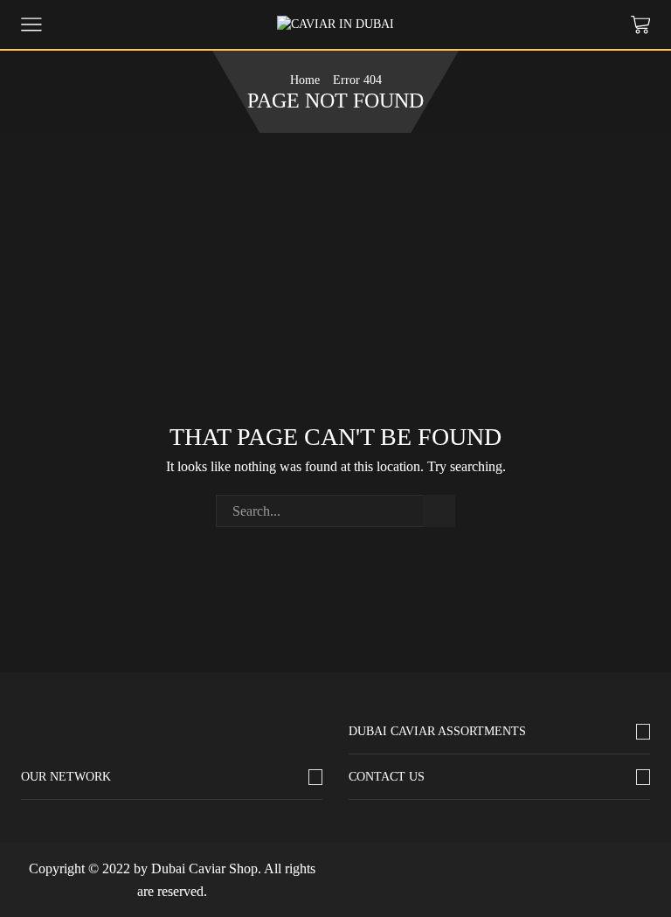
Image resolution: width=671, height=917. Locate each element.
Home (305, 80)
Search (439, 511)
